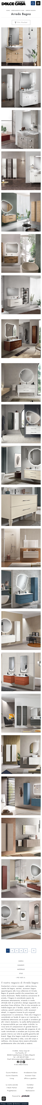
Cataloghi (30, 1088)
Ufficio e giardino (30, 1078)
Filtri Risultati (21, 22)
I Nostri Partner (12, 1088)
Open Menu (38, 3)
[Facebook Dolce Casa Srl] (18, 1062)
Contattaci (30, 1085)
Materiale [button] (21, 969)
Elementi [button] (21, 965)
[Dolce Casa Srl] (21, 3)
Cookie (9, 1104)
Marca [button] (21, 961)
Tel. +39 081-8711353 (21, 1057)
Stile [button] (21, 973)
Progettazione (11, 1091)
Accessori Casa (30, 1076)
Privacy (3, 1104)
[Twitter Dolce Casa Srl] (24, 1062)
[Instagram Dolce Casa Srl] (21, 1062)
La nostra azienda (12, 1085)
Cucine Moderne (12, 1073)
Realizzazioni (30, 1091)
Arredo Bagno (31, 10)
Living (12, 1078)
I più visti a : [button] (21, 978)
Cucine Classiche (12, 1076)
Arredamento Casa (17, 10)
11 (34, 950)
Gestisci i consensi (21, 1104)
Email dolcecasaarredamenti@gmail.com (21, 1059)
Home (8, 10)
